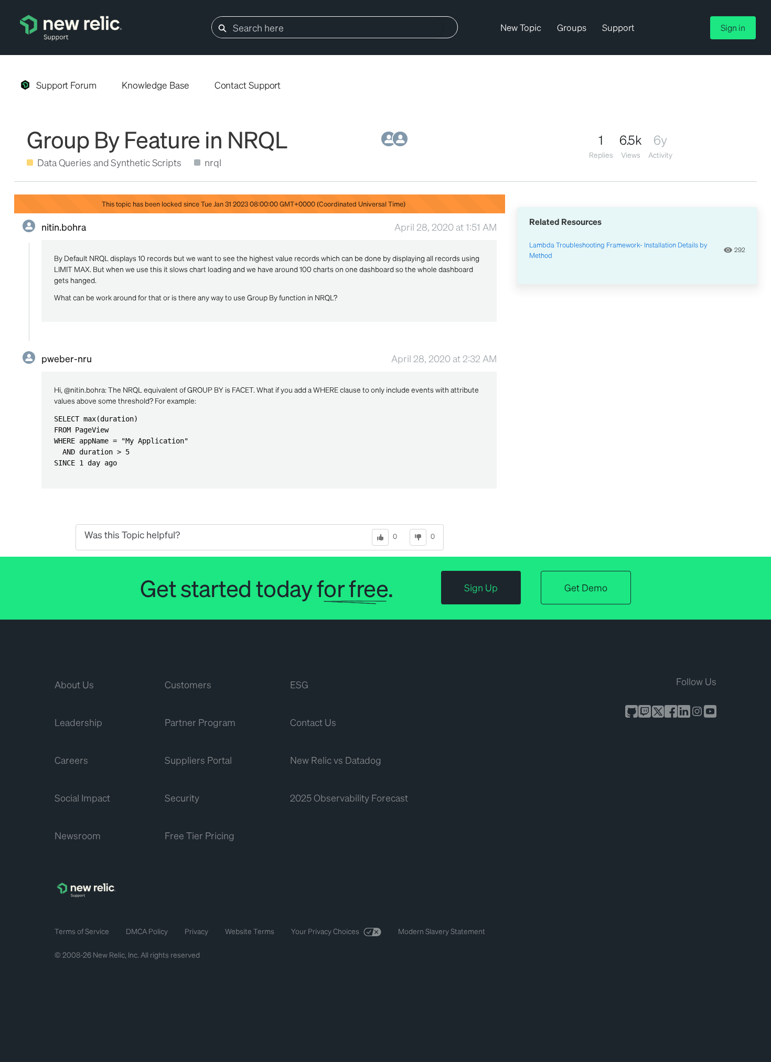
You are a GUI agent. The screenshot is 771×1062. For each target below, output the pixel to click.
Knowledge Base (155, 85)
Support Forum (66, 85)
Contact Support (248, 85)
